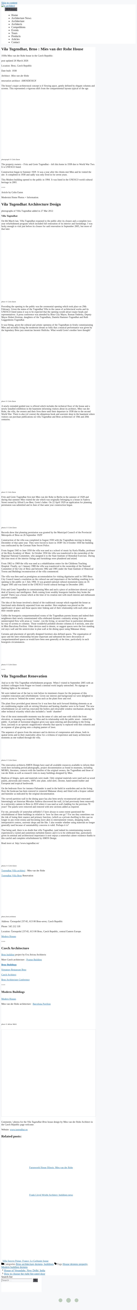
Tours (14, 33)
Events (15, 30)
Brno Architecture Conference (15, 979)
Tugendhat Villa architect (13, 870)
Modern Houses (8, 936)
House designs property (75, 1264)
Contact (15, 42)
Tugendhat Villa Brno (11, 875)
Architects (16, 24)
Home (14, 15)
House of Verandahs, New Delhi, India (24, 1270)
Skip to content (9, 2)
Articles (15, 39)
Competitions (18, 27)
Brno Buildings (9, 964)
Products (16, 36)
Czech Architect (8, 974)
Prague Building (34, 959)
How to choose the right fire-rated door (24, 1273)
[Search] (35, 1280)
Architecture (17, 21)
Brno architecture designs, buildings (35, 1264)
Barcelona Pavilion (42, 1004)
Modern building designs (14, 1267)
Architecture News (21, 18)
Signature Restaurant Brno (13, 969)
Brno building (8, 954)
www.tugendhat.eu (19, 1129)
